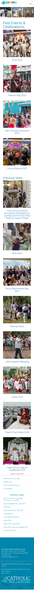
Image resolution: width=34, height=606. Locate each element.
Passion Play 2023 (17, 95)
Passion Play (8, 482)
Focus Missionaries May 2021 (17, 289)
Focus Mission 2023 (17, 168)
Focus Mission (8, 488)
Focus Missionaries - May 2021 (13, 510)
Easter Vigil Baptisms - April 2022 (14, 503)
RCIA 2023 (17, 60)
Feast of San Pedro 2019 (17, 432)
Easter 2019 (17, 397)
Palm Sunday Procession (12, 485)
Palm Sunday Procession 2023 (17, 131)
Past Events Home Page (12, 478)
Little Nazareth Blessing (17, 361)
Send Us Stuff (5, 573)
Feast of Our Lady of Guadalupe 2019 (17, 468)
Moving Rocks (17, 326)
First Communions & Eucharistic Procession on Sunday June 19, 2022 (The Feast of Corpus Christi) (17, 214)
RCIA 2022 (17, 253)
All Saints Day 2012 (10, 530)
